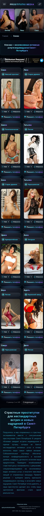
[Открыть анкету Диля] (33, 369)
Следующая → (29, 402)
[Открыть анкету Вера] (10, 314)
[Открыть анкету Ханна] (10, 149)
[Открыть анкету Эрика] (10, 259)
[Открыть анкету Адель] (33, 314)
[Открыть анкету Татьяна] (33, 149)
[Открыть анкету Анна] (10, 204)
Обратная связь (22, 504)
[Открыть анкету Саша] (10, 94)
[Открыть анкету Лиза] (33, 94)
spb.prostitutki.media (8, 507)
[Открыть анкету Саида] (10, 369)
